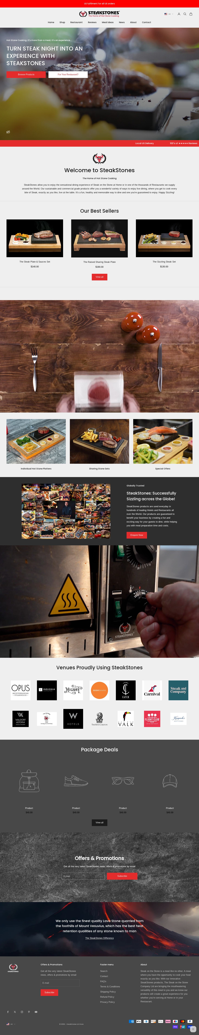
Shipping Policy (108, 991)
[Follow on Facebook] (7, 1012)
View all (99, 277)
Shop (62, 22)
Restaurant (76, 22)
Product (29, 808)
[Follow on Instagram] (22, 1012)
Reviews (92, 22)
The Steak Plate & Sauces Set (34, 261)
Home (51, 22)
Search (103, 971)
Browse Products (26, 74)
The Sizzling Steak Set (164, 261)
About (133, 22)
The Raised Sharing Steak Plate (99, 262)
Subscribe (122, 876)
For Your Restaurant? (68, 74)
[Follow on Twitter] (15, 1012)
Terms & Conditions (110, 986)
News (122, 22)
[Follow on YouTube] (36, 1012)
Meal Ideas (108, 22)
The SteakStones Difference (99, 938)
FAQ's (103, 981)
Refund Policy (107, 997)
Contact (146, 22)
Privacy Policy (107, 1002)
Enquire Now (137, 535)
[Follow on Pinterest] (29, 1012)
